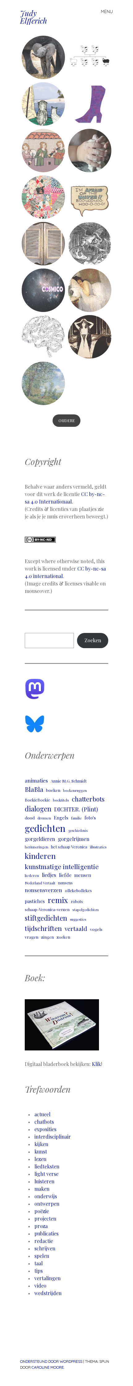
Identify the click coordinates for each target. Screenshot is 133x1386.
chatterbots (88, 799)
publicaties (46, 1233)
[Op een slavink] (89, 197)
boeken (53, 790)
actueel (42, 1114)
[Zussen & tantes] (43, 57)
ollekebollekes (78, 890)
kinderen (40, 856)
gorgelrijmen (73, 838)
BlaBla (34, 789)
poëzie (41, 1211)
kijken (41, 1144)
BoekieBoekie (37, 799)
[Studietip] (43, 337)
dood (30, 817)
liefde (65, 875)
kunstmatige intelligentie (62, 866)
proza (41, 1226)
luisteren (44, 1181)
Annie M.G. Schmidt (69, 780)
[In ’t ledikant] (89, 290)
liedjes (49, 875)
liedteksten (46, 1166)
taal (38, 1263)
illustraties (98, 847)
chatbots (44, 1121)
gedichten (45, 828)
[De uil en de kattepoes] (43, 104)
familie (76, 818)
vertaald (76, 928)
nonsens (65, 882)
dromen (44, 817)
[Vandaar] (89, 57)
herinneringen (36, 847)
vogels (96, 929)
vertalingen (47, 1278)
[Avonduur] (43, 243)
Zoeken (92, 640)
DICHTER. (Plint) (76, 809)
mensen (82, 875)
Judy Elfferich (33, 16)
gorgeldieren (40, 838)
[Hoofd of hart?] (89, 337)
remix (58, 900)
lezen (40, 1159)
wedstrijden (48, 1293)
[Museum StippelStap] (89, 104)
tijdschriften (43, 928)
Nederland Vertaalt (40, 883)
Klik (96, 1064)
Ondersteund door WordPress (51, 1361)
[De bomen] (43, 383)
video (40, 1285)
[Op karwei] (43, 150)
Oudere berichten (66, 427)
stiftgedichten (46, 917)
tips (38, 1270)
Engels (61, 818)
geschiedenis (78, 830)
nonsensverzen (43, 890)
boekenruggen (75, 790)
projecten (45, 1218)
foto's (90, 818)
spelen (41, 1256)
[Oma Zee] (43, 197)
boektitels (61, 800)
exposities (45, 1129)
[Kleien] (89, 150)
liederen (32, 875)
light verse (46, 1174)
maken (41, 1188)
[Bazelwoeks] (89, 243)
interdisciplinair (52, 1136)
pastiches (35, 901)
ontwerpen (46, 1203)
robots (77, 901)
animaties (36, 780)
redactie (43, 1241)
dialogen (38, 808)
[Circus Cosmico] (43, 290)
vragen (31, 937)
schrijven (44, 1248)
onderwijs (45, 1196)
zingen (47, 937)
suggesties (78, 919)
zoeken (63, 937)
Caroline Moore (48, 1367)
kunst (40, 1151)
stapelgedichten (85, 909)
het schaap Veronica (69, 846)
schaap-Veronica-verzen (47, 909)
